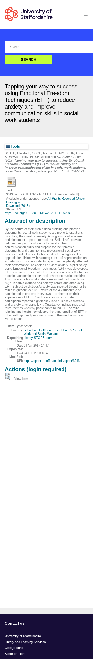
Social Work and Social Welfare (53, 331)
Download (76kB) (18, 206)
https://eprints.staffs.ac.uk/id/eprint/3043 (52, 361)
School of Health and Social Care (46, 330)
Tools (15, 146)
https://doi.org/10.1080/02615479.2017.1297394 (37, 213)
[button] (7, 376)
